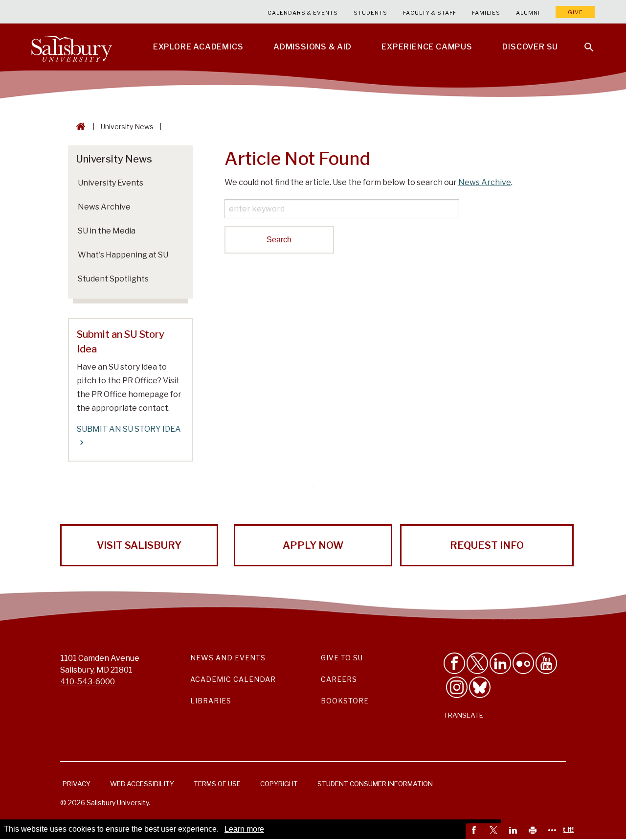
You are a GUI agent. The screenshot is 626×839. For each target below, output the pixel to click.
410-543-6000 (87, 681)
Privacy (76, 784)
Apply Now (313, 545)
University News (127, 126)
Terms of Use (217, 784)
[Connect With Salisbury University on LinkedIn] (500, 663)
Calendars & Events (303, 12)
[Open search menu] (583, 41)
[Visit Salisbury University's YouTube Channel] (546, 663)
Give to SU (342, 657)
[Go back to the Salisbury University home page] (78, 127)
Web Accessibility (142, 784)
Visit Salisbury (139, 545)
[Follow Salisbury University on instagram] (457, 687)
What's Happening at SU (123, 254)
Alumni (528, 12)
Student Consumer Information (375, 784)
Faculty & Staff (429, 12)
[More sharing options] (553, 831)
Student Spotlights (113, 278)
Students (370, 12)
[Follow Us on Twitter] (477, 663)
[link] (475, 831)
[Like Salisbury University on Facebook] (454, 663)
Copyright (279, 784)
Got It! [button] (563, 829)
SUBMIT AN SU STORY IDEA (129, 429)
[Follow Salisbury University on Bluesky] (480, 687)
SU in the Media (106, 230)
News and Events (228, 657)
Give (575, 12)
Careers (339, 679)
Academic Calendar (233, 679)
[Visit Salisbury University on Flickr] (523, 663)
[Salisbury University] (71, 46)
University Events (110, 182)
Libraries (210, 701)
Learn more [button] (244, 829)
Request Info (487, 545)
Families (486, 12)
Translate (463, 715)
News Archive (484, 182)
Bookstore (345, 701)
